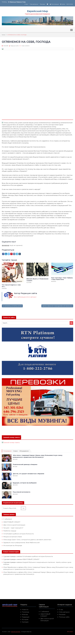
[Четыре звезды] (7, 245)
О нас (26, 4)
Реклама (42, 4)
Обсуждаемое (24, 451)
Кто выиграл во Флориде (12, 545)
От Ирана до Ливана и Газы (17, 2)
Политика (25, 612)
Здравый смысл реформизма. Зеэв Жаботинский (21, 542)
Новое (15, 451)
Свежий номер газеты (11, 437)
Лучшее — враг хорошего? (13, 528)
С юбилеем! (7, 519)
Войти (63, 4)
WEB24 (71, 631)
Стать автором (34, 4)
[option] (23, 2)
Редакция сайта (15, 45)
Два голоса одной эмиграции (14, 525)
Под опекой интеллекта (21, 492)
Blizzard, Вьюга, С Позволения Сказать (37, 279)
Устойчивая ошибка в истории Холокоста (18, 534)
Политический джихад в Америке (25, 464)
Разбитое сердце (9, 531)
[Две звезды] (4, 245)
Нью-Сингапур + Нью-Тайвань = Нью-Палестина (62, 278)
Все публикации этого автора (25, 297)
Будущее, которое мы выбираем (24, 483)
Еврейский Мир (37, 11)
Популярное (7, 451)
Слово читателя (25, 45)
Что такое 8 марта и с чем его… (11, 285)
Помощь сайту (64, 617)
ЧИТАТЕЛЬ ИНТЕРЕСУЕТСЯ (13, 306)
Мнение (25, 614)
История (25, 619)
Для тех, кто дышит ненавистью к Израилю (28, 473)
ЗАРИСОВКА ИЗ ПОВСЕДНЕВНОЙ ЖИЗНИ (56, 306)
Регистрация (55, 4)
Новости (25, 609)
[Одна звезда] (2, 245)
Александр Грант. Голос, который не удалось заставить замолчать (27, 539)
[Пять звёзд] (8, 245)
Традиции (25, 617)
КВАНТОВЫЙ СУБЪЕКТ (11, 522)
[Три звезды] (5, 245)
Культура (25, 622)
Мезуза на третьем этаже (12, 537)
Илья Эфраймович (10, 567)
